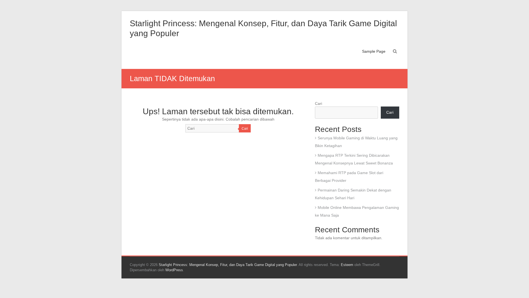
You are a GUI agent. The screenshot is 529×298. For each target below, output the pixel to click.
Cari (245, 129)
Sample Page (373, 51)
